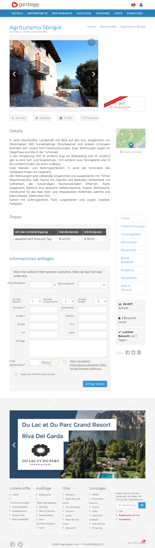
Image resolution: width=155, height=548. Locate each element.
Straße (21, 324)
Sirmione (69, 511)
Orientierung (98, 523)
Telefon (69, 316)
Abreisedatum (66, 283)
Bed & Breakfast (127, 260)
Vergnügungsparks (46, 502)
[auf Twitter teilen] (133, 353)
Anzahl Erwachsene (51, 300)
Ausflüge (84, 13)
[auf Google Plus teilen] (139, 353)
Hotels (17, 13)
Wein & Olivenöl (126, 288)
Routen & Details (131, 151)
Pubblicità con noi (129, 515)
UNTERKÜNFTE (37, 13)
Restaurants (62, 13)
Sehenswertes (46, 515)
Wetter (95, 494)
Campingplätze (131, 234)
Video (95, 511)
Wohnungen (129, 242)
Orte (118, 13)
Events (95, 507)
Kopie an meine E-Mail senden (38, 374)
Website (44, 118)
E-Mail (67, 118)
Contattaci (125, 519)
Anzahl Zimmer (16, 300)
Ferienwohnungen (133, 226)
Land (71, 332)
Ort (23, 332)
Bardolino (70, 494)
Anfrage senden (95, 384)
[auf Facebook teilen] (128, 353)
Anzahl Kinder (82, 300)
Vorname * (19, 307)
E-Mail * (20, 316)
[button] (131, 146)
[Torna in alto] (144, 537)
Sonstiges (135, 13)
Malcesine (70, 528)
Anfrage (20, 341)
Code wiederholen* (17, 362)
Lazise (68, 515)
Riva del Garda (72, 507)
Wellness (43, 507)
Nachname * (68, 309)
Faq (120, 511)
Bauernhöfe (128, 250)
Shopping (103, 13)
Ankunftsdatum (16, 283)
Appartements (19, 511)
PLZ (72, 324)
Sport (41, 527)
